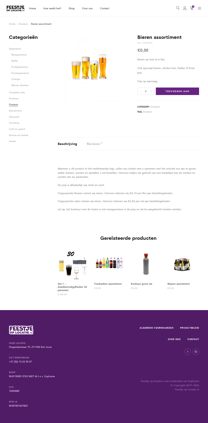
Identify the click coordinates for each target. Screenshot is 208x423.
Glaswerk (14, 116)
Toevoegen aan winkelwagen (177, 92)
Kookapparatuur (20, 73)
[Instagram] (196, 351)
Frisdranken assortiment (108, 283)
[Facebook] (187, 351)
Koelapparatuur (19, 66)
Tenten (12, 141)
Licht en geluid (17, 128)
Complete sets (17, 92)
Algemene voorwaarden (156, 327)
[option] (73, 271)
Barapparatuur (19, 54)
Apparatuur (15, 48)
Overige (15, 79)
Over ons (87, 8)
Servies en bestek (18, 135)
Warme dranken (20, 85)
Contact (104, 8)
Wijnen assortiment (178, 283)
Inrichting (14, 122)
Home (32, 8)
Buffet (14, 60)
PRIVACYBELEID (189, 327)
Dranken (23, 23)
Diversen (13, 98)
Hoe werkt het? (52, 8)
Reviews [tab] (95, 143)
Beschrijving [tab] (67, 143)
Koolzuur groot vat (141, 283)
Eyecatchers (15, 110)
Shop (72, 8)
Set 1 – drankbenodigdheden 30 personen (72, 287)
